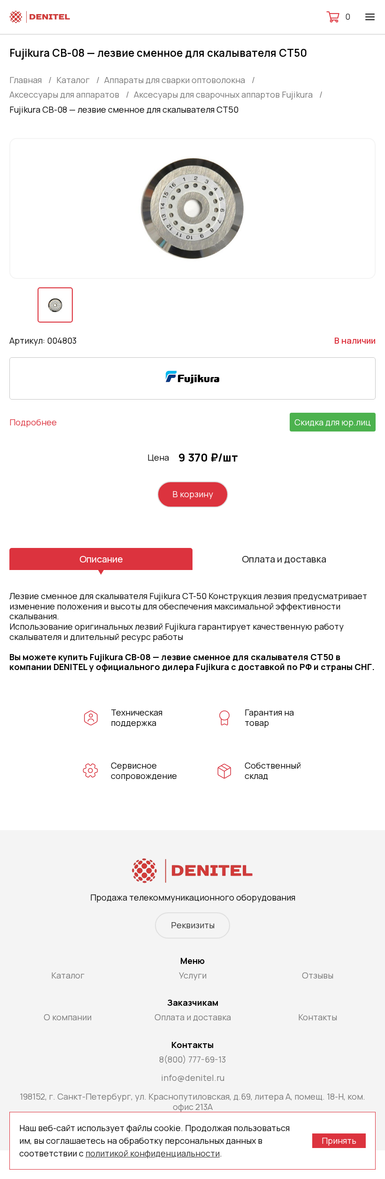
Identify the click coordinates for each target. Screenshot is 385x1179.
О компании (68, 1017)
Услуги (193, 975)
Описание (101, 559)
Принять (339, 1140)
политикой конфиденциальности (152, 1153)
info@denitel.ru (192, 1077)
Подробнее (33, 422)
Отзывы (317, 975)
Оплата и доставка (284, 559)
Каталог (68, 975)
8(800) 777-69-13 (192, 1059)
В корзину (192, 494)
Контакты (317, 1017)
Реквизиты (193, 925)
